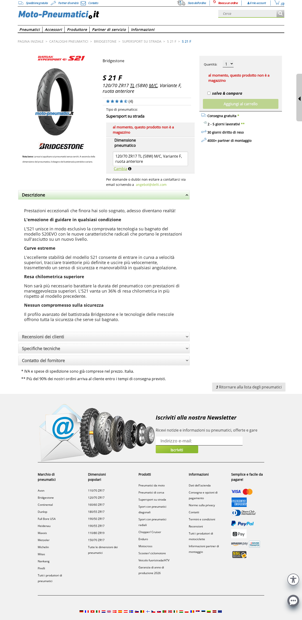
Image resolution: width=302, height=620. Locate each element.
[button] (293, 579)
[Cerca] (280, 14)
